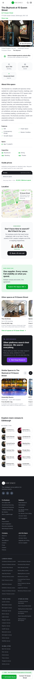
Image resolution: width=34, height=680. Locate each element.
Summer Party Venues (7, 567)
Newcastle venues (6, 632)
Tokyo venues (5, 658)
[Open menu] (3, 2)
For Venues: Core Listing (25, 513)
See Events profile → (26, 172)
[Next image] (25, 308)
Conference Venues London (9, 561)
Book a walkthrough (7, 514)
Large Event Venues (23, 587)
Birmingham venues (7, 607)
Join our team (22, 535)
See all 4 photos (26, 43)
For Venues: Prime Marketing (23, 510)
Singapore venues (6, 661)
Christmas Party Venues (24, 564)
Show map (5, 18)
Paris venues (5, 652)
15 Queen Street (8, 13)
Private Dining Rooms (7, 570)
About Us (4, 535)
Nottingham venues (7, 635)
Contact (4, 547)
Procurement (5, 521)
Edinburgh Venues (23, 48)
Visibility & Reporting (7, 509)
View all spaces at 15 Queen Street (13, 330)
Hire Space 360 (6, 502)
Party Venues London (23, 567)
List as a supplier (23, 518)
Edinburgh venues (6, 610)
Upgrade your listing (24, 540)
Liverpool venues (6, 623)
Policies (4, 550)
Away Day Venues (6, 573)
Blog (3, 538)
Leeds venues (5, 616)
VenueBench (5, 540)
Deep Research (23, 502)
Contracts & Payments (8, 507)
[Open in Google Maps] (17, 203)
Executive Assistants (7, 526)
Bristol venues (5, 613)
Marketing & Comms (7, 528)
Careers (4, 542)
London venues (6, 601)
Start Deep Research (18, 360)
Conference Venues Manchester (23, 602)
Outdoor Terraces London (8, 593)
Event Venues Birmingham (24, 616)
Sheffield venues (6, 641)
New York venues (6, 649)
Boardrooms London (23, 576)
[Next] (30, 373)
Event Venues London (7, 580)
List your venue (23, 515)
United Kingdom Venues (9, 48)
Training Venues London (8, 576)
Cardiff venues (5, 629)
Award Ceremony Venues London (24, 584)
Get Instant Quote (10, 677)
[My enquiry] (30, 2)
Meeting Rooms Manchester (25, 609)
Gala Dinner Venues (7, 584)
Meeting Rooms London (24, 573)
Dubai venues (5, 655)
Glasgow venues (6, 619)
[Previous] (25, 373)
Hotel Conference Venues (24, 561)
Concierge (21, 507)
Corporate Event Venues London (24, 580)
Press (3, 545)
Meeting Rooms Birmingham (22, 619)
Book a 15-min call (18, 253)
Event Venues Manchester (24, 606)
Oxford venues (5, 638)
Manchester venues (7, 604)
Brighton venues (6, 626)
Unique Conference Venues (8, 564)
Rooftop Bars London (23, 570)
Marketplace (22, 505)
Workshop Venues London (24, 590)
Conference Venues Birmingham (23, 612)
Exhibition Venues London (8, 587)
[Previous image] (4, 308)
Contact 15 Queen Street (25, 677)
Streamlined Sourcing (8, 505)
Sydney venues (5, 664)
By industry (5, 512)
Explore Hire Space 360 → (17, 287)
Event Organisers (6, 523)
